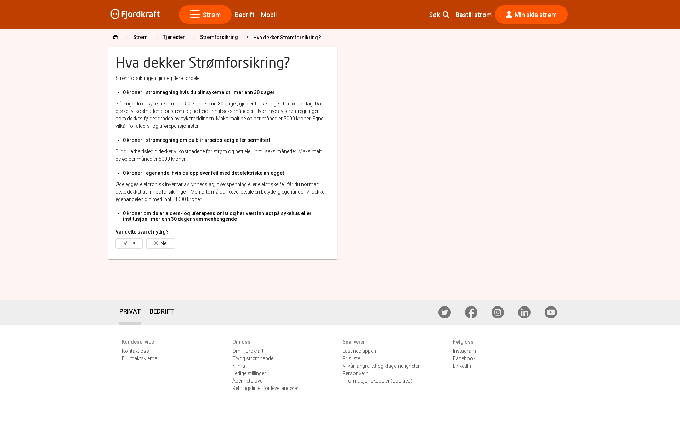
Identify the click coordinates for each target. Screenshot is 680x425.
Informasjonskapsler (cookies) (377, 381)
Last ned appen (359, 351)
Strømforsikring (219, 37)
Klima (238, 366)
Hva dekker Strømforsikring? (287, 37)
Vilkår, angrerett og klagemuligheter (381, 366)
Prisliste (351, 358)
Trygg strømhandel (253, 358)
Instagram (464, 351)
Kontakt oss (135, 351)
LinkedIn (462, 366)
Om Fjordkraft (248, 351)
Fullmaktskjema (139, 358)
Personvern (355, 373)
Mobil (269, 14)
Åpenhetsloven (248, 381)
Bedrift (245, 14)
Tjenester (174, 37)
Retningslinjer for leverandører (265, 388)
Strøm (212, 14)
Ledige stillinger (249, 373)
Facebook (464, 358)
